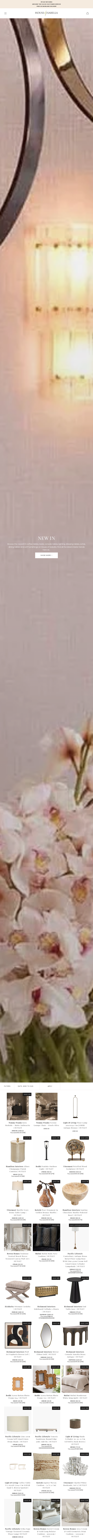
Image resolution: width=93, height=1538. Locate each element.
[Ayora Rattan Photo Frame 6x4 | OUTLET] (17, 1379)
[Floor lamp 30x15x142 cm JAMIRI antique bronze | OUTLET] (75, 1106)
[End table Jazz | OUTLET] (75, 1290)
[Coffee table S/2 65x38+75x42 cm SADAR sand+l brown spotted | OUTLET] (17, 1466)
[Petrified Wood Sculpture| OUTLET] (75, 1150)
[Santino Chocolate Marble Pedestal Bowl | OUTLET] (75, 1193)
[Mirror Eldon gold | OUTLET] (46, 1335)
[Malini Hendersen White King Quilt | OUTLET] (75, 1379)
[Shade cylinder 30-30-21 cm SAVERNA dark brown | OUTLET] (75, 1420)
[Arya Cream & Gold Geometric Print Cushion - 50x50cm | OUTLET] (75, 1512)
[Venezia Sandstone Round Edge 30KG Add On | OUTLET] (46, 1420)
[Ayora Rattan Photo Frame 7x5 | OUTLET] (46, 1379)
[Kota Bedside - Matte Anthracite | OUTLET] (17, 1106)
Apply (50, 1086)
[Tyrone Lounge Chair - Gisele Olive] (46, 1106)
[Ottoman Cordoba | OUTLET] (17, 1290)
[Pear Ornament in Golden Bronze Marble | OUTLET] (46, 1193)
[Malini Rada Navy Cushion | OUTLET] (46, 1237)
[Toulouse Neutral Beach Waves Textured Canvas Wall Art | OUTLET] (17, 1237)
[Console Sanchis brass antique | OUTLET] (75, 1335)
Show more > (46, 555)
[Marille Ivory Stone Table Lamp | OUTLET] (17, 1193)
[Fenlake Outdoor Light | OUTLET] (46, 1150)
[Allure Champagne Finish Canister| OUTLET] (17, 1150)
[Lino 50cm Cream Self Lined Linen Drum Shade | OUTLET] (17, 1420)
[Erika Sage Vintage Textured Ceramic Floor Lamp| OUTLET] (17, 1512)
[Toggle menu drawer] (5, 13)
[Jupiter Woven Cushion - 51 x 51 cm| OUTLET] (46, 1466)
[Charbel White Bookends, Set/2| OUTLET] (75, 1466)
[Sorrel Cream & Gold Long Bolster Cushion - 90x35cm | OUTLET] (46, 1512)
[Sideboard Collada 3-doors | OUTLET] (46, 1290)
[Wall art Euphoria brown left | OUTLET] (17, 1335)
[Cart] (87, 13)
